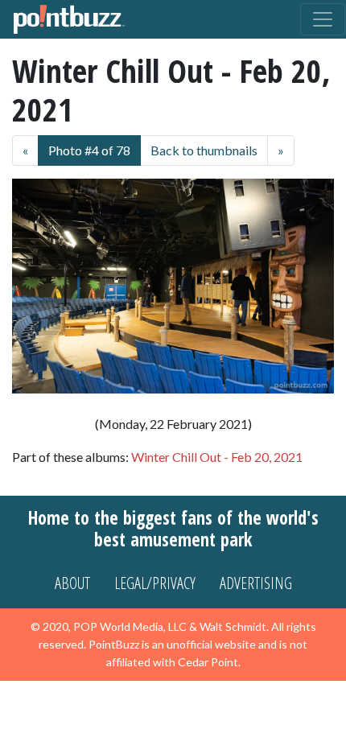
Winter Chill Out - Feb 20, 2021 (217, 456)
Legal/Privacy (155, 583)
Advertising (256, 583)
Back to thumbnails (203, 150)
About (72, 583)
